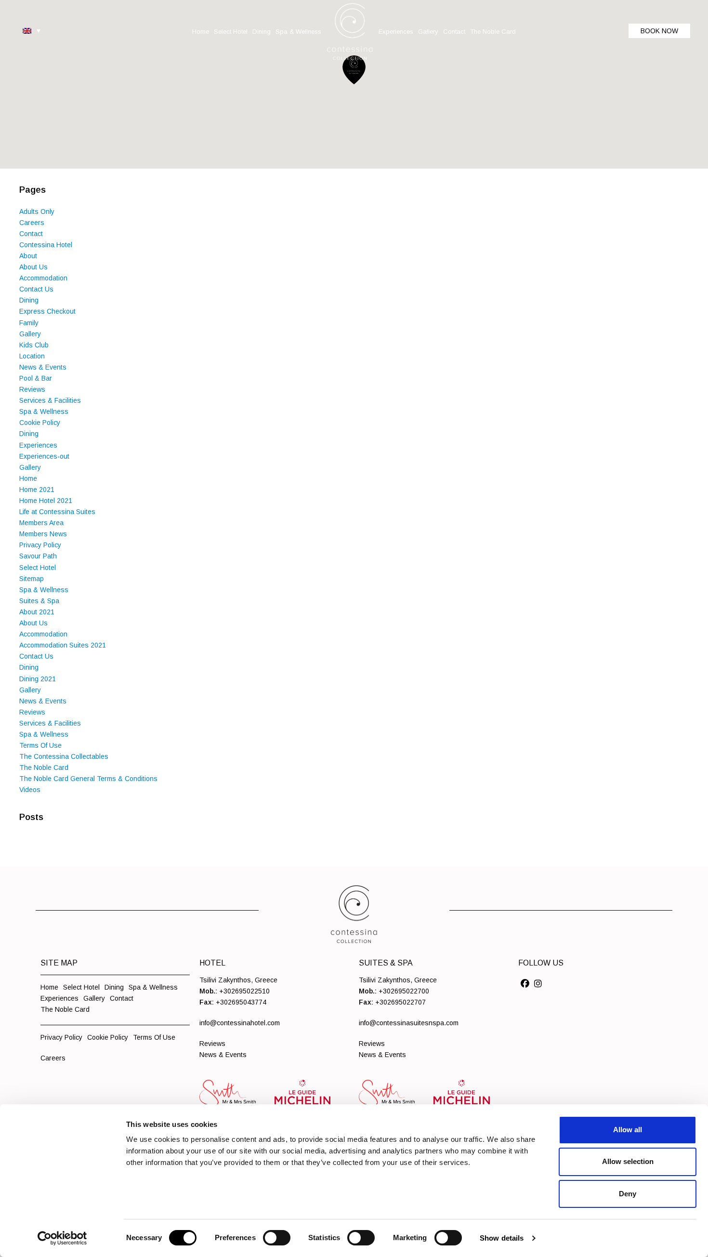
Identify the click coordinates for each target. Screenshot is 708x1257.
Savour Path (38, 556)
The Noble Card (43, 767)
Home (28, 478)
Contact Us (36, 289)
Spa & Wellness (43, 411)
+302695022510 (244, 991)
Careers (31, 222)
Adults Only (36, 211)
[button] (354, 69)
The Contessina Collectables (63, 756)
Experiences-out (44, 456)
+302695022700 (404, 991)
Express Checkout (47, 311)
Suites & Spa (39, 601)
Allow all (627, 1129)
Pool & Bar (35, 378)
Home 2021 (36, 489)
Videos (29, 790)
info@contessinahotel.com (239, 1023)
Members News (43, 534)
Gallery (30, 334)
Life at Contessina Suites (57, 512)
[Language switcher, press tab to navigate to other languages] (32, 30)
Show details (502, 1238)
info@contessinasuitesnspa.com (409, 1023)
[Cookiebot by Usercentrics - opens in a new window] (62, 1238)
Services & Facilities (50, 400)
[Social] (525, 984)
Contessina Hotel (45, 245)
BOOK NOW (659, 31)
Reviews (32, 389)
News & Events (42, 367)
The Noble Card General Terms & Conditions (88, 778)
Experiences (38, 445)
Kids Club (34, 345)
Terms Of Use (40, 745)
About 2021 (36, 612)
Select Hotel (37, 567)
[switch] (276, 1237)
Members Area (41, 523)
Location (32, 356)
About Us (33, 267)
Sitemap (31, 578)
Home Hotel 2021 (45, 500)
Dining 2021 (37, 679)
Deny (627, 1194)
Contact (31, 234)
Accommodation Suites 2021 (62, 645)
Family (29, 323)
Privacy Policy (40, 545)
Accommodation (43, 278)
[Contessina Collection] (349, 31)
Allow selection (628, 1161)
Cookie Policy (39, 422)
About (28, 256)
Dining (29, 300)
